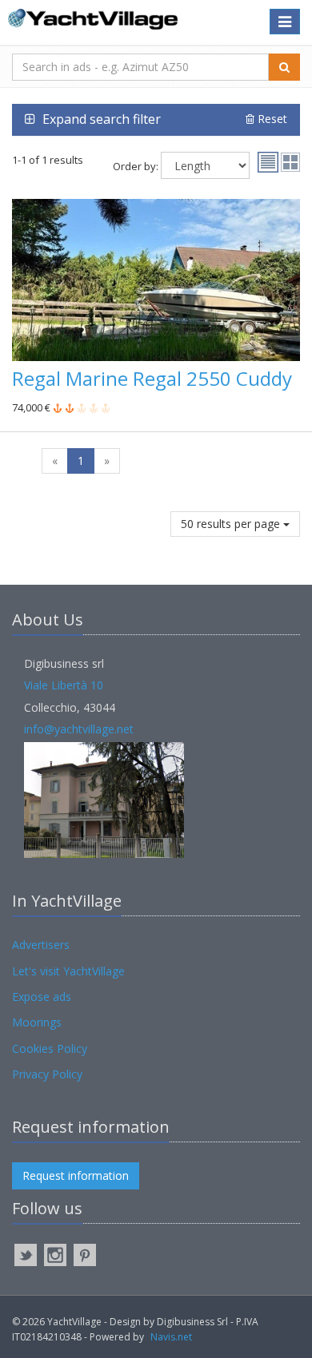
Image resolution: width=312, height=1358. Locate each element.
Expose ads (41, 996)
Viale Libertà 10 (63, 685)
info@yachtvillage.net (79, 729)
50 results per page (232, 523)
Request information (75, 1175)
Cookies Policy (49, 1048)
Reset (270, 118)
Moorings (37, 1022)
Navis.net (171, 1337)
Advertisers (41, 944)
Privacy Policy (47, 1074)
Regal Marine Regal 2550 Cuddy (152, 378)
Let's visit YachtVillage (68, 971)
